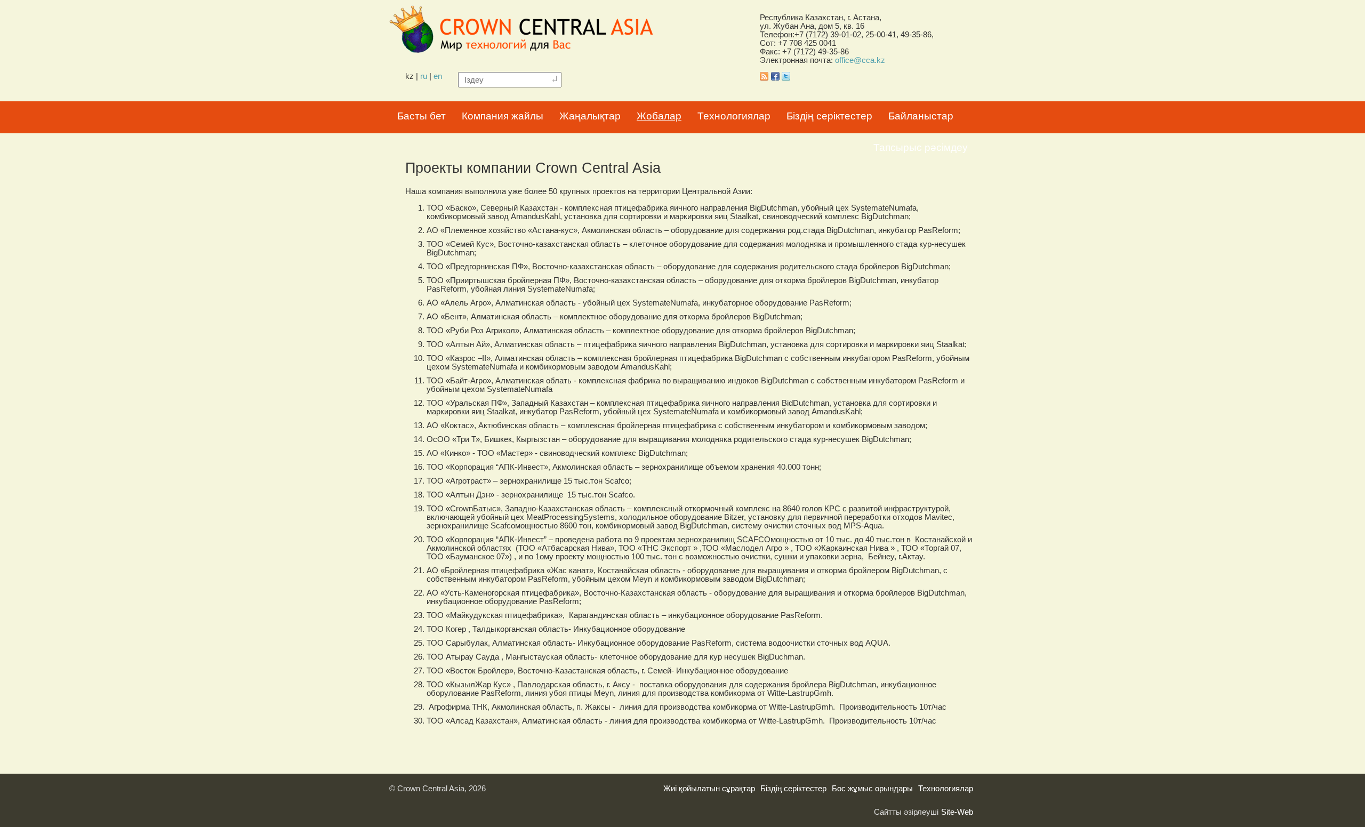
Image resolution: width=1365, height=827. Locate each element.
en (437, 76)
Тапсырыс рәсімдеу (920, 147)
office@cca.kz (860, 60)
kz (409, 76)
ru (423, 76)
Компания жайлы (502, 116)
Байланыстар (920, 116)
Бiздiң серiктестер (829, 116)
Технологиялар (733, 116)
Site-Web (957, 812)
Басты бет (421, 116)
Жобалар (659, 116)
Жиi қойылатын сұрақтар (709, 788)
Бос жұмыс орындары (872, 788)
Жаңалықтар (590, 116)
